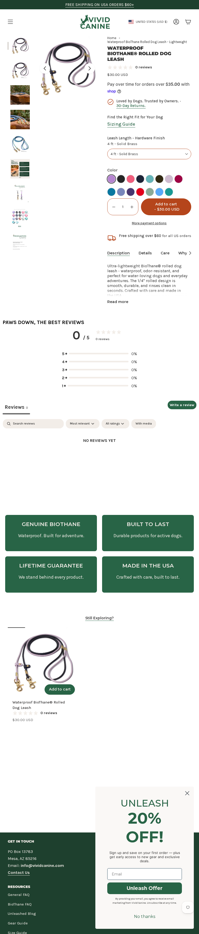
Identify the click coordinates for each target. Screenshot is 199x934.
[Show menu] (10, 22)
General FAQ (19, 894)
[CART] (188, 22)
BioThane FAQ (20, 904)
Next (89, 68)
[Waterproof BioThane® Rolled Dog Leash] (42, 662)
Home (111, 38)
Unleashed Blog (22, 913)
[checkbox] (143, 423)
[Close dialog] (187, 793)
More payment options (149, 223)
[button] (99, 353)
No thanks (144, 916)
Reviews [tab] (16, 407)
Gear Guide (18, 923)
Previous (45, 68)
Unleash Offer (144, 888)
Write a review (182, 405)
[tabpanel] (99, 458)
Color (112, 170)
